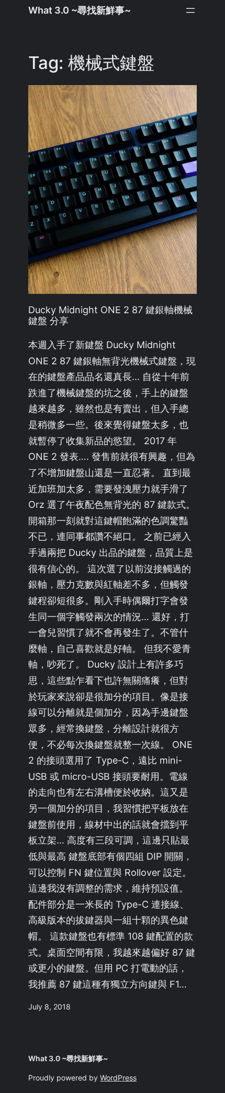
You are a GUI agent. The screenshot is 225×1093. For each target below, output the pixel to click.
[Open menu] (190, 10)
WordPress (118, 1078)
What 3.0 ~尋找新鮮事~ (79, 10)
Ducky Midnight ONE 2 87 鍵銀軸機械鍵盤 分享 (110, 315)
